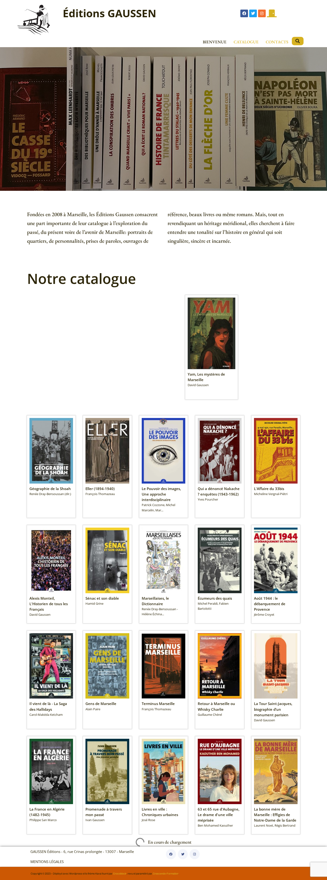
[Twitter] (253, 13)
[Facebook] (244, 13)
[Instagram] (262, 13)
